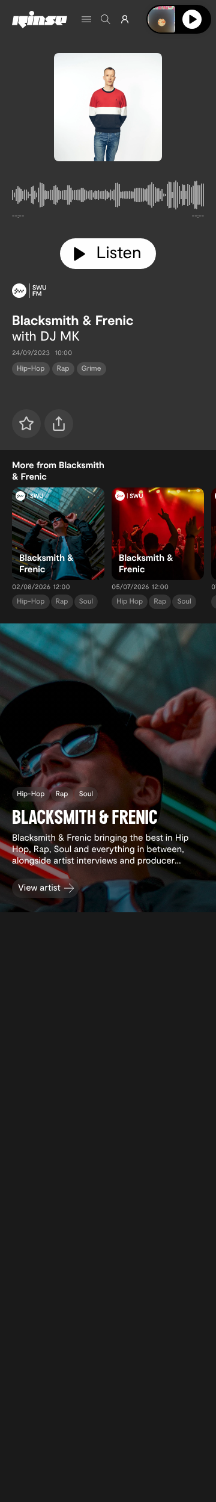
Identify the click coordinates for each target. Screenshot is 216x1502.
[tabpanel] (108, 197)
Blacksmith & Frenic (72, 320)
